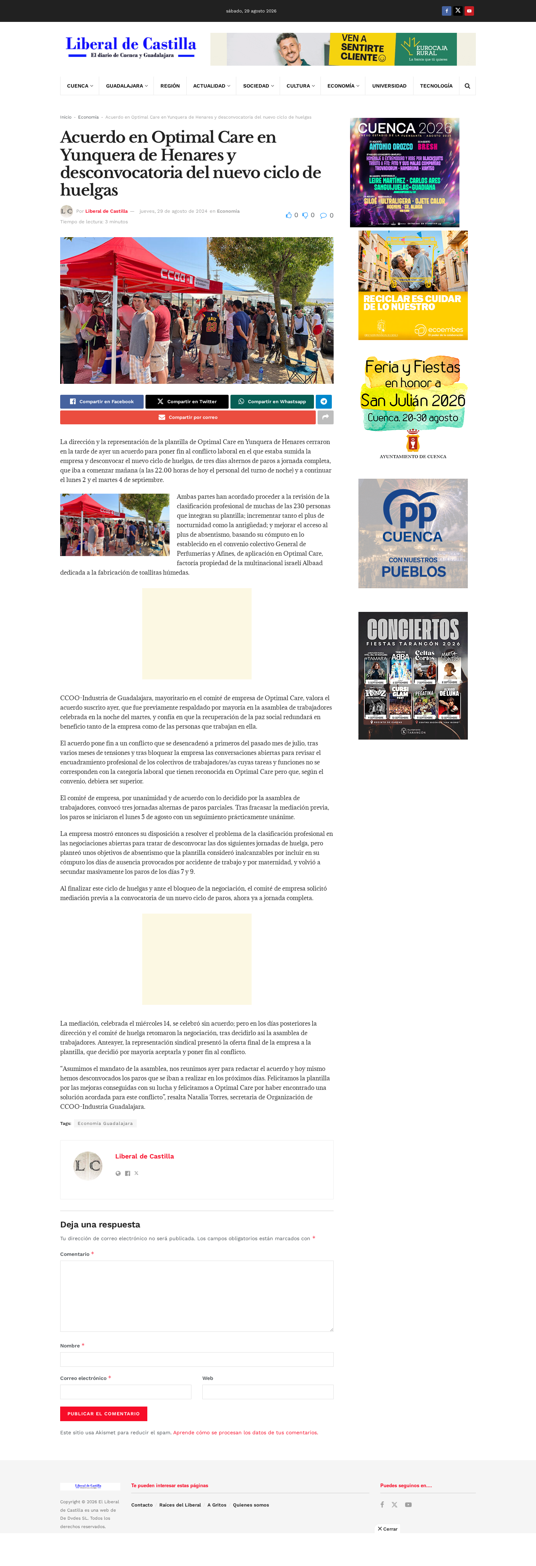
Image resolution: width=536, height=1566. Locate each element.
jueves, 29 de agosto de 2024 (173, 211)
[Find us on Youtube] (469, 11)
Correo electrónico (86, 1377)
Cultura (298, 86)
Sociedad (256, 86)
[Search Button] (467, 86)
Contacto (142, 1505)
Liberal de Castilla (106, 211)
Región (170, 86)
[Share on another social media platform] (326, 417)
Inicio (65, 117)
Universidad (389, 86)
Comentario (77, 1253)
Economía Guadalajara (105, 1123)
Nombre (72, 1345)
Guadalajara (124, 86)
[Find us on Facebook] (446, 11)
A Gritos (216, 1505)
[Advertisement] (197, 633)
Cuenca (77, 86)
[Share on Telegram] (324, 402)
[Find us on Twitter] (458, 11)
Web (207, 1378)
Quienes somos (251, 1505)
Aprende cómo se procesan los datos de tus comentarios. (245, 1432)
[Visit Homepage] (130, 49)
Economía (340, 86)
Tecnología (436, 86)
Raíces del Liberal (180, 1505)
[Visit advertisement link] (343, 49)
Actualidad (209, 86)
